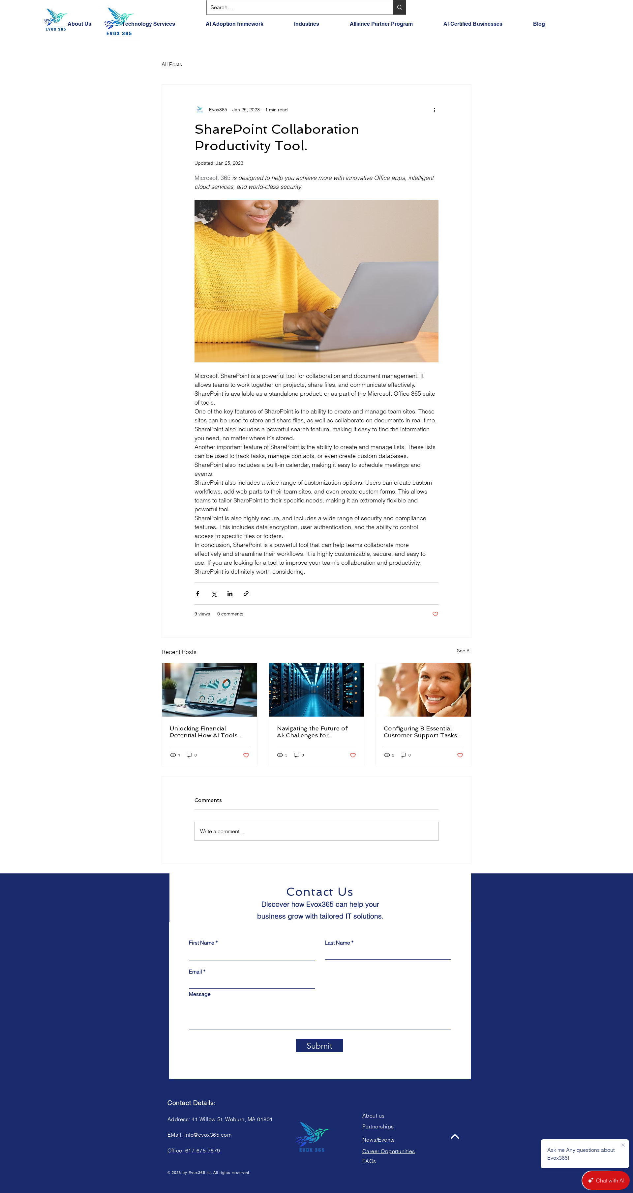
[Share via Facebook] (198, 593)
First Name (201, 942)
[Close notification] (623, 1146)
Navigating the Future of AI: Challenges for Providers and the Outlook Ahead (315, 732)
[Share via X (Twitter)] (214, 593)
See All (464, 651)
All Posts (172, 64)
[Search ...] (399, 7)
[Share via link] (246, 593)
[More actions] (434, 110)
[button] (245, 24)
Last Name (337, 942)
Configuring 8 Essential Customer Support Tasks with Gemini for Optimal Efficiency (420, 732)
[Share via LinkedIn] (230, 593)
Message (200, 994)
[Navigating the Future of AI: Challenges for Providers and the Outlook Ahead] (316, 690)
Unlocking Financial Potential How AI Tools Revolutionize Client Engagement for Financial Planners (207, 732)
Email (195, 971)
